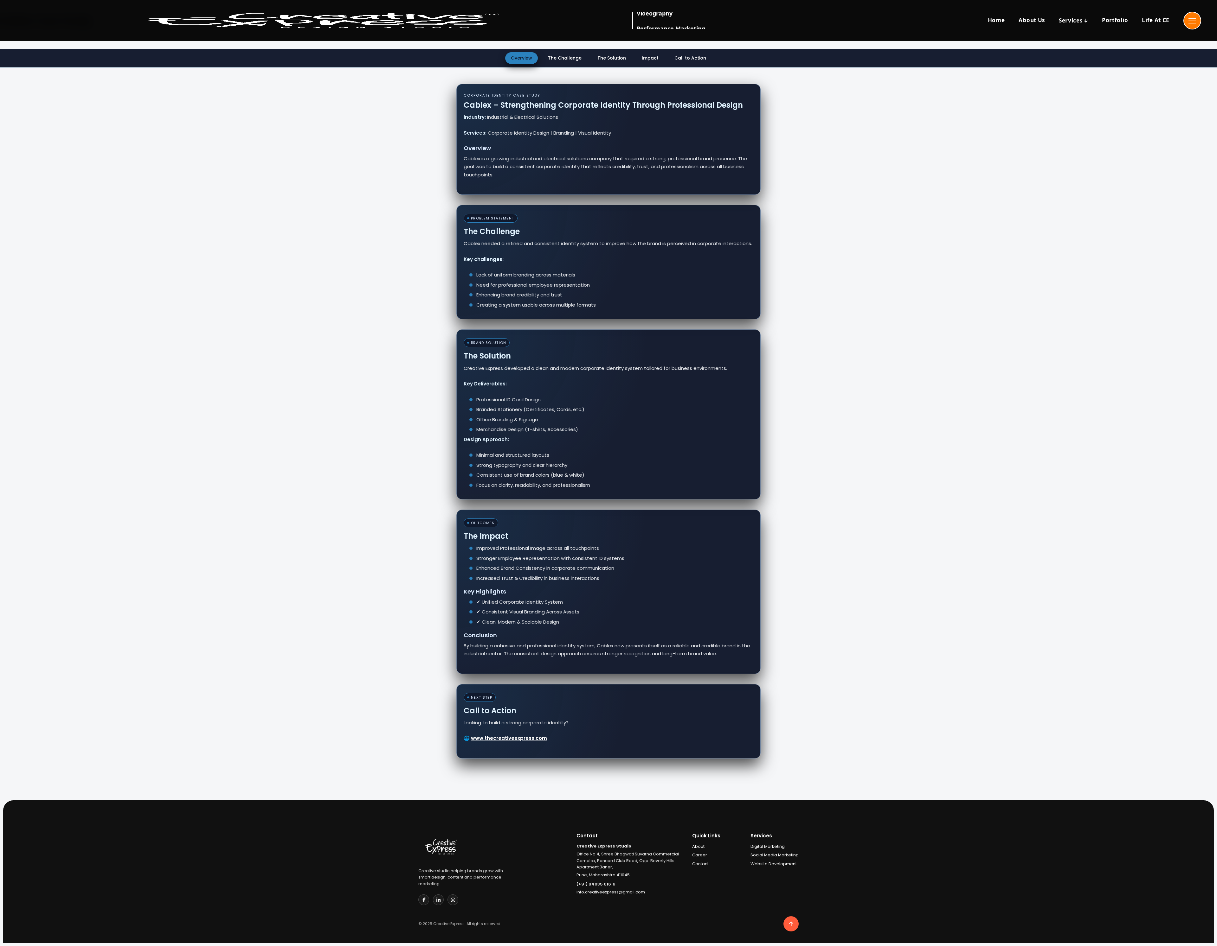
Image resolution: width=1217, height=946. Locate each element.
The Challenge (565, 58)
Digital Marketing (767, 846)
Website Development (773, 864)
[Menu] (1192, 20)
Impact (650, 58)
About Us (1032, 20)
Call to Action (690, 58)
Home (996, 20)
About (698, 846)
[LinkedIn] (438, 899)
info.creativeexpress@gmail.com (610, 892)
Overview (521, 58)
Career (699, 855)
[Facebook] (423, 899)
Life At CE (1155, 20)
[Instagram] (453, 899)
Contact (700, 864)
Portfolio (1115, 20)
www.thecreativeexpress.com (509, 738)
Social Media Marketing (774, 855)
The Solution (611, 58)
